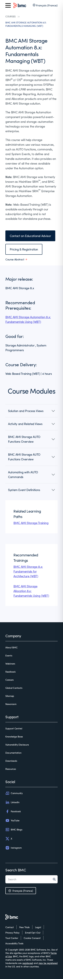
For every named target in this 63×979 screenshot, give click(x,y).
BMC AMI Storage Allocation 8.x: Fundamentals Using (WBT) (31, 591)
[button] (31, 410)
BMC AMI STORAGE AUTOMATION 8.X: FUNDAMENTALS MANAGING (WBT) (25, 24)
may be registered (48, 963)
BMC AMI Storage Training (30, 523)
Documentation (13, 752)
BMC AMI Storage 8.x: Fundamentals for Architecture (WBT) (28, 571)
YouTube (15, 820)
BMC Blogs (16, 829)
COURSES (10, 16)
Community (17, 793)
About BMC (11, 647)
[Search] (55, 879)
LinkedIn (15, 802)
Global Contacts (13, 687)
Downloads (11, 760)
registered (27, 963)
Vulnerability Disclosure (17, 744)
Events (8, 655)
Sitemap (9, 696)
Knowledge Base (14, 736)
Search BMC (15, 869)
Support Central (13, 728)
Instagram (16, 847)
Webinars (10, 663)
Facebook (16, 811)
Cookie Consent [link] (32, 938)
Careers (9, 679)
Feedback (10, 671)
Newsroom (10, 704)
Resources (10, 768)
